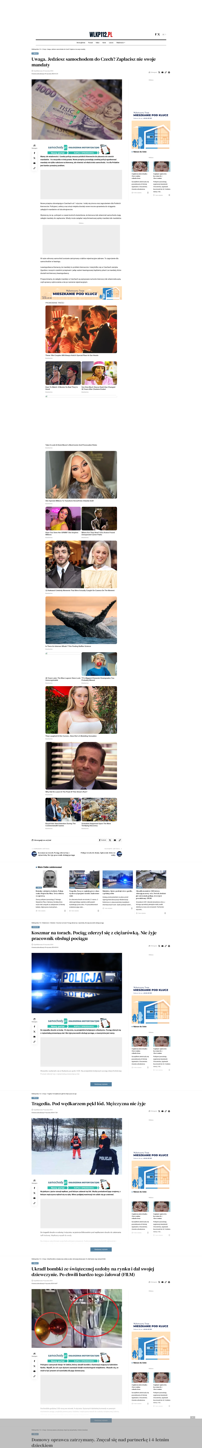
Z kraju (35, 53)
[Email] (162, 72)
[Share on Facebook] (34, 152)
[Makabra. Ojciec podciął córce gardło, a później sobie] (118, 879)
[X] (158, 34)
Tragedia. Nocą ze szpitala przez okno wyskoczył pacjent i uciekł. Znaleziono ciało (84, 893)
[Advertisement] (63, 14)
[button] (37, 34)
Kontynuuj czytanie (101, 1084)
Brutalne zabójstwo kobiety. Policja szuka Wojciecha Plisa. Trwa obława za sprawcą (50, 893)
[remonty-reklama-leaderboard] (81, 293)
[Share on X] (159, 72)
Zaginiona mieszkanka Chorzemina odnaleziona (139, 176)
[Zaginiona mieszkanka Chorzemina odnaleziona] (140, 166)
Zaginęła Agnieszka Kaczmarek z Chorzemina (160, 176)
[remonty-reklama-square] (151, 129)
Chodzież (36, 927)
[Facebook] (155, 34)
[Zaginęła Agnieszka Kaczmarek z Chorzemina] (161, 166)
